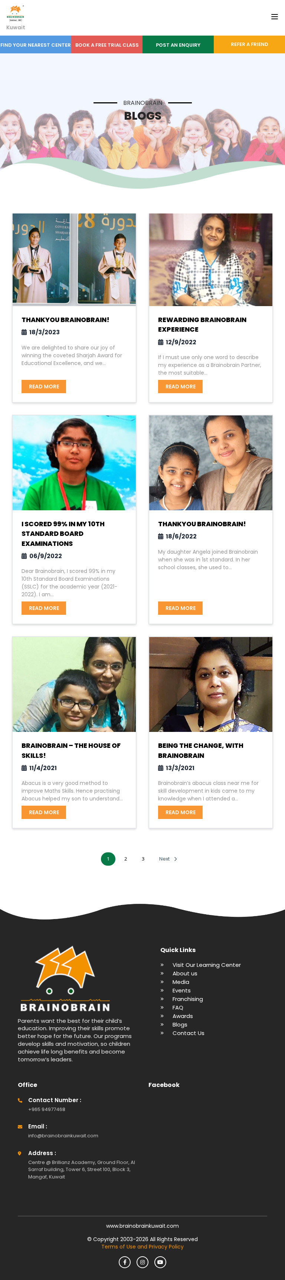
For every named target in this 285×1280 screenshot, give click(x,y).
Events (182, 990)
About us (185, 973)
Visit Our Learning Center (207, 965)
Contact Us (188, 1033)
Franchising (188, 999)
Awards (183, 1016)
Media (181, 982)
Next (164, 858)
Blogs (180, 1024)
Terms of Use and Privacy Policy (142, 1246)
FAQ (178, 1007)
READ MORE (44, 386)
